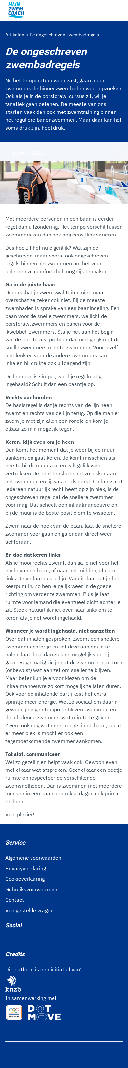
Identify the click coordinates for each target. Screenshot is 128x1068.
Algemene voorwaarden (33, 857)
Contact (14, 899)
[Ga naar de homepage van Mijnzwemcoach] (16, 10)
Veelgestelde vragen (29, 910)
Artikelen (14, 35)
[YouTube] (39, 939)
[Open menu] (118, 10)
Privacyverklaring (25, 868)
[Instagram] (18, 939)
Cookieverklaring (25, 878)
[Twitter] (29, 939)
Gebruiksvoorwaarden (31, 889)
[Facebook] (8, 939)
